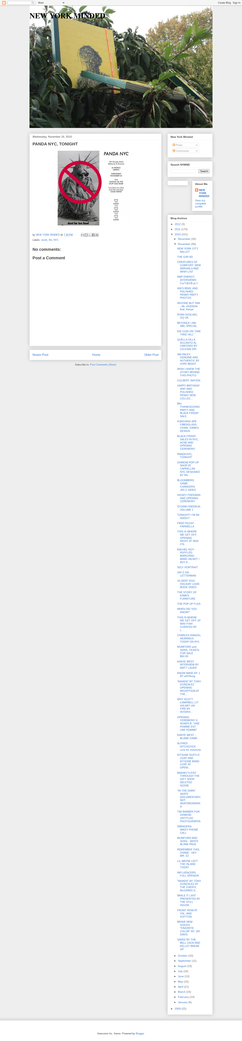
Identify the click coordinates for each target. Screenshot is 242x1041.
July (180, 971)
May (181, 981)
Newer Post (40, 354)
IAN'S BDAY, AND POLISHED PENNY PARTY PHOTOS (187, 293)
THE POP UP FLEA (188, 603)
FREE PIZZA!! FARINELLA (185, 525)
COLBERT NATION (188, 380)
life (50, 239)
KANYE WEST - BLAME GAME (187, 736)
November (184, 243)
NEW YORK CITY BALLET (187, 250)
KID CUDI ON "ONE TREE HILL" (189, 333)
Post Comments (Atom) (103, 364)
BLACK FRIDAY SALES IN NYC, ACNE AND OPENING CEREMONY (188, 442)
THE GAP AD (185, 256)
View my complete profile (200, 203)
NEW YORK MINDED (67, 15)
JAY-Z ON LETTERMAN (186, 574)
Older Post (151, 354)
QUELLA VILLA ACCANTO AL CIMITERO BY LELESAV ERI (187, 344)
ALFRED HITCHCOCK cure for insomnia (189, 746)
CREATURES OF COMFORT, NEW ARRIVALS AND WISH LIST (189, 266)
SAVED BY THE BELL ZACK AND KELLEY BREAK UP (188, 944)
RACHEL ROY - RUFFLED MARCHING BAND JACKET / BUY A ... (188, 556)
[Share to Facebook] (93, 235)
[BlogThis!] (86, 235)
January (183, 1002)
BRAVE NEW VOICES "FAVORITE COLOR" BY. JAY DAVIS (188, 928)
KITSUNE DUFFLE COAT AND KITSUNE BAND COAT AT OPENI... (188, 761)
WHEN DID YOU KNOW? (187, 610)
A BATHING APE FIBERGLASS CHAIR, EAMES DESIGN (188, 426)
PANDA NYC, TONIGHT (185, 456)
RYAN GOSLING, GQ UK (187, 316)
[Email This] (83, 235)
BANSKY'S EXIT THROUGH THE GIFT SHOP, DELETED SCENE (188, 779)
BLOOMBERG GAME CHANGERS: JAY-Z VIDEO (186, 485)
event (44, 239)
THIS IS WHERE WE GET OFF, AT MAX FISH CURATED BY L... (189, 624)
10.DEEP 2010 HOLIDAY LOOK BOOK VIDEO (188, 584)
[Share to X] (90, 235)
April (181, 986)
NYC (56, 239)
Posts (178, 144)
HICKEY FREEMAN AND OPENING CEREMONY (188, 498)
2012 (178, 224)
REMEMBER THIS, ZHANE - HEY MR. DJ (188, 852)
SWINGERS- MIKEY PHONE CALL (187, 829)
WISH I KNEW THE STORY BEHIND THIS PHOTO (188, 372)
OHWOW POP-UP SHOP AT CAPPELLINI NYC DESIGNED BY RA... (188, 469)
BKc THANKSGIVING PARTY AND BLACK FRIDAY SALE (188, 410)
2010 (178, 234)
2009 (178, 1008)
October (183, 955)
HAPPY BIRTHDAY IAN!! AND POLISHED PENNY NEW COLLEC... (188, 392)
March (182, 991)
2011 (178, 229)
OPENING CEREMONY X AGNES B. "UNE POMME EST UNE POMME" (188, 723)
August (182, 966)
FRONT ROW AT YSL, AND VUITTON (187, 913)
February (184, 996)
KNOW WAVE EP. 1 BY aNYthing (188, 675)
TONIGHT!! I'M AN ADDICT (188, 516)
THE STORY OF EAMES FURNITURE (187, 595)
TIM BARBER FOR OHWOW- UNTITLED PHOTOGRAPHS (188, 816)
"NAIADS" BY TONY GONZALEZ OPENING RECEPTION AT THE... (189, 688)
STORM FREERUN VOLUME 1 (188, 508)
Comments (182, 150)
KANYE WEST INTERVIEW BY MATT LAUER (188, 664)
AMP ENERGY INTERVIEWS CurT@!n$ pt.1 (187, 280)
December (184, 238)
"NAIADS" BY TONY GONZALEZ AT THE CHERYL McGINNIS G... (189, 885)
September (185, 960)
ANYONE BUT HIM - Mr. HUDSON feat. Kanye (188, 306)
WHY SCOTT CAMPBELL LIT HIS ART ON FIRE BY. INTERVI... (188, 705)
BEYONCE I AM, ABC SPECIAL (187, 324)
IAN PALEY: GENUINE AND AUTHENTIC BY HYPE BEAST (188, 359)
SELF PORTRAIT (187, 567)
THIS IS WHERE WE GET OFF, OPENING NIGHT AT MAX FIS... (188, 538)
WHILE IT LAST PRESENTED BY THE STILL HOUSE (188, 900)
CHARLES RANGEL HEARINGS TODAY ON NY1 (189, 638)
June (181, 976)
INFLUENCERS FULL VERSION (188, 874)
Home (96, 354)
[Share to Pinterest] (97, 235)
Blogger (140, 1033)
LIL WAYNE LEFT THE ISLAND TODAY (187, 864)
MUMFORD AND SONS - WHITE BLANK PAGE (187, 841)
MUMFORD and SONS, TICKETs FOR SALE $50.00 (188, 651)
